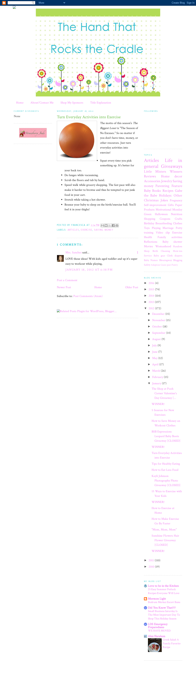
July (155, 346)
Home (20, 103)
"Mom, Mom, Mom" (164, 530)
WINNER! (158, 404)
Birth (155, 251)
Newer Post (64, 287)
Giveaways (171, 166)
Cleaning (165, 251)
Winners (176, 171)
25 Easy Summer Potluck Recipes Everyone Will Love (163, 591)
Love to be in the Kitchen (163, 586)
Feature (177, 186)
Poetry (175, 264)
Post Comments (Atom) (88, 296)
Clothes (177, 223)
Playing (156, 228)
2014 (152, 296)
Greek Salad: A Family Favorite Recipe (171, 643)
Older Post (131, 287)
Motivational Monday (169, 210)
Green (147, 214)
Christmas (151, 200)
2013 (152, 302)
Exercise (86, 229)
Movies (148, 246)
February (158, 377)
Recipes (168, 190)
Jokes (164, 200)
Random (177, 246)
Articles (73, 229)
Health (148, 237)
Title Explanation (100, 103)
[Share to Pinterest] (117, 225)
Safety (147, 265)
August (157, 339)
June (155, 352)
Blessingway (165, 260)
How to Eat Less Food (165, 470)
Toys (147, 228)
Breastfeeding (163, 223)
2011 (152, 560)
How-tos (177, 251)
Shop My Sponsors (71, 103)
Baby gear (159, 255)
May (155, 358)
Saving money (103, 229)
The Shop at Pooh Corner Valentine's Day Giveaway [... (164, 393)
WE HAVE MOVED (159, 630)
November (159, 320)
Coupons (165, 219)
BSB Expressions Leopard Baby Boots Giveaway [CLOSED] (166, 436)
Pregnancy (176, 200)
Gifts (171, 205)
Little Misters (155, 171)
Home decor (171, 176)
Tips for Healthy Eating (166, 464)
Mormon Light (157, 599)
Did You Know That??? (162, 608)
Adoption (155, 264)
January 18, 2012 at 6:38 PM (89, 270)
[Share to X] (110, 225)
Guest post (166, 264)
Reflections (150, 242)
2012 (152, 308)
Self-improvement (155, 205)
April (155, 364)
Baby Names (151, 260)
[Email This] (102, 225)
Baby (147, 190)
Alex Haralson (156, 636)
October (157, 327)
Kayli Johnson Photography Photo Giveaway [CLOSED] (166, 480)
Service (148, 255)
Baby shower (172, 242)
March (156, 371)
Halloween (161, 214)
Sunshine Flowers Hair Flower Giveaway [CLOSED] (165, 540)
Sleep (146, 251)
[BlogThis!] (106, 225)
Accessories (152, 181)
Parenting (162, 186)
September (159, 333)
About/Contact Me (42, 103)
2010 (152, 567)
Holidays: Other (170, 195)
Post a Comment (67, 280)
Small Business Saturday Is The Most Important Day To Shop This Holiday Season (164, 615)
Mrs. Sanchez (73, 253)
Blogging (177, 260)
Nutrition (176, 214)
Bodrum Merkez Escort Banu (164, 602)
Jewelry (166, 181)
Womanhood (163, 246)
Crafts (178, 219)
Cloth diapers (174, 255)
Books (156, 190)
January (157, 383)
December (158, 314)
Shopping (149, 219)
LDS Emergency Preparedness (157, 625)
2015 (152, 289)
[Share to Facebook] (113, 225)
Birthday (149, 223)
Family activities (170, 237)
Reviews (150, 176)
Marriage (168, 228)
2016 (152, 283)
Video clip (163, 233)
